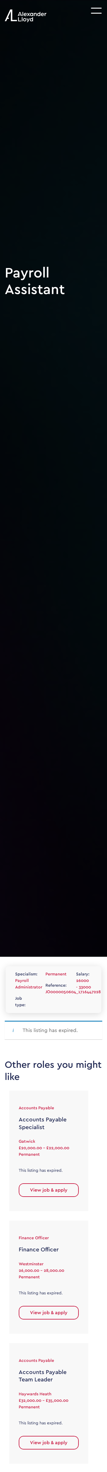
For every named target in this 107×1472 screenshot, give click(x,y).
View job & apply (48, 1190)
